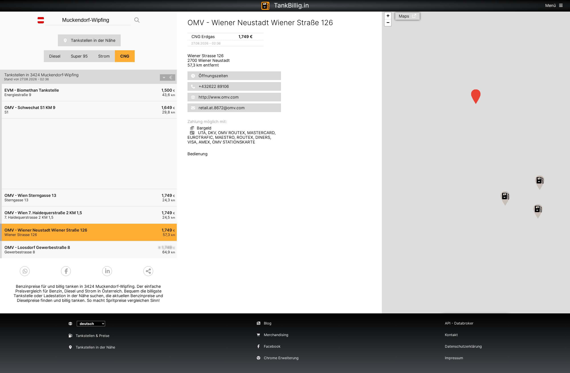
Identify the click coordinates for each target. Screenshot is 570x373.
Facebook (272, 346)
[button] (538, 211)
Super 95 (79, 56)
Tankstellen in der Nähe (93, 40)
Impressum (454, 358)
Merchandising (276, 335)
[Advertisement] (91, 154)
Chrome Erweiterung (281, 358)
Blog (267, 323)
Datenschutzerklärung (463, 346)
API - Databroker (459, 323)
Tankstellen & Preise (92, 335)
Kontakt (451, 335)
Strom (104, 56)
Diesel (54, 56)
